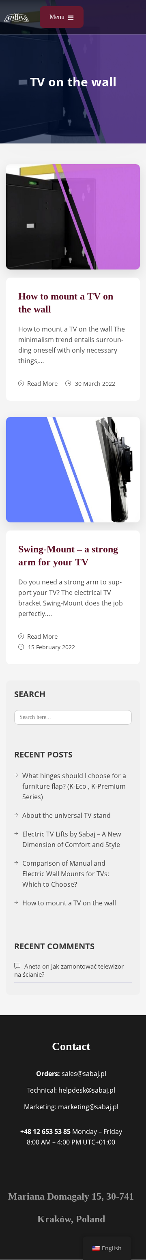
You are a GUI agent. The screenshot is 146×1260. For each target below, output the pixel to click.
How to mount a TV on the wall (69, 902)
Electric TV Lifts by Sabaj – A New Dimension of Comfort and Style (71, 839)
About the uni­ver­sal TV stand (66, 815)
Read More (42, 383)
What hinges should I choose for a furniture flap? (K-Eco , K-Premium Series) (74, 786)
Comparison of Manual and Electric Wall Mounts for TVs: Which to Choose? (65, 874)
